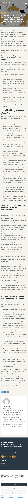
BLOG (3, 12)
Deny (14, 488)
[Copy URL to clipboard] (10, 392)
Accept (14, 484)
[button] (26, 471)
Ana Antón (6, 406)
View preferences (14, 492)
